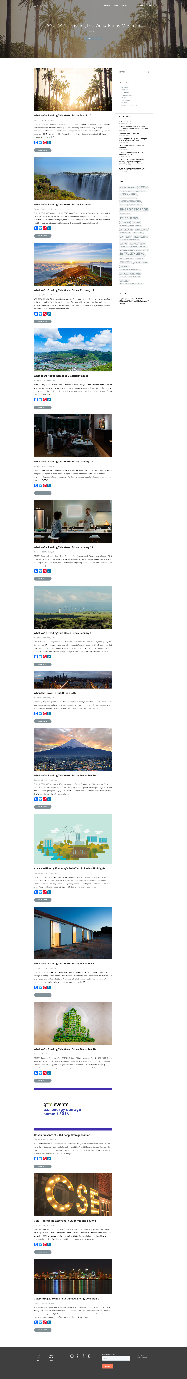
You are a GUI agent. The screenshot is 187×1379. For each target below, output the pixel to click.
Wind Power (124, 280)
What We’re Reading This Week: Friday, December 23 (65, 963)
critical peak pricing (127, 198)
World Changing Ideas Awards (131, 283)
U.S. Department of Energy (129, 269)
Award (122, 191)
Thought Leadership (129, 105)
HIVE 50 (128, 236)
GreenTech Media (126, 229)
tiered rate (124, 266)
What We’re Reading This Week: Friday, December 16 (65, 1049)
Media (51, 1355)
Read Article (93, 38)
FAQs (149, 5)
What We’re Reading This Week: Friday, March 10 (62, 115)
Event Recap (126, 90)
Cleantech (124, 194)
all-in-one (143, 187)
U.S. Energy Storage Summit (130, 273)
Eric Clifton (129, 218)
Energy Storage (134, 209)
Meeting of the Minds (139, 246)
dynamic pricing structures (130, 201)
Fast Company (125, 222)
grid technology (141, 229)
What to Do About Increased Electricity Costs (61, 376)
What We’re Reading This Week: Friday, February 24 (64, 204)
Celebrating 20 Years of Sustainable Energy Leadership (66, 1298)
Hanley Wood (138, 232)
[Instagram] (83, 1356)
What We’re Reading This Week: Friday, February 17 (64, 290)
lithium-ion (124, 246)
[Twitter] (77, 1356)
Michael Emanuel (126, 250)
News (133, 5)
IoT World (123, 243)
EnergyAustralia (135, 205)
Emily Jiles (50, 120)
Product (107, 5)
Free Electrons (135, 226)
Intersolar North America (129, 239)
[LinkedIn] (89, 1356)
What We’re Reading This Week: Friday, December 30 (65, 775)
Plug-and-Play (132, 254)
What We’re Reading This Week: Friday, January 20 (63, 461)
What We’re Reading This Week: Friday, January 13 (63, 547)
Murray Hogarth (142, 250)
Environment (125, 214)
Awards (124, 98)
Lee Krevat (134, 243)
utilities (123, 276)
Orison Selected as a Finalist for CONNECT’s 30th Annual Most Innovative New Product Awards (132, 161)
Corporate (125, 92)
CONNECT (134, 194)
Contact (141, 5)
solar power (141, 263)
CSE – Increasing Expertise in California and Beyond (65, 1221)
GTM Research (125, 232)
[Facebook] (72, 1356)
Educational (126, 100)
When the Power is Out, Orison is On (55, 693)
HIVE (121, 236)
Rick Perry (139, 259)
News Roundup (93, 20)
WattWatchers (134, 276)
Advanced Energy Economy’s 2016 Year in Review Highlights (70, 868)
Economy (123, 205)
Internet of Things (141, 236)
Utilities (124, 5)
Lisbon (142, 243)
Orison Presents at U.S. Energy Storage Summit (62, 1135)
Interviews (125, 87)
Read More (42, 150)
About (116, 5)
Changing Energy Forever (129, 133)
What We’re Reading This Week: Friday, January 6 (62, 633)
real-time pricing (126, 259)
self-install (126, 263)
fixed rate (136, 222)
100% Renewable (128, 187)
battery (130, 191)
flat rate (123, 226)
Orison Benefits (125, 121)
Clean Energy (141, 191)
